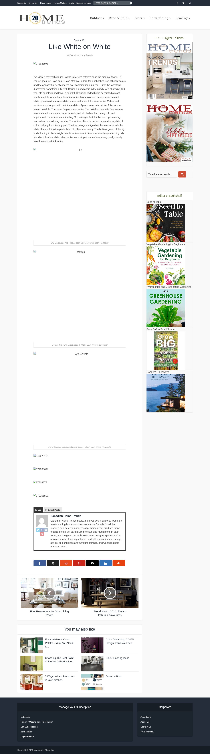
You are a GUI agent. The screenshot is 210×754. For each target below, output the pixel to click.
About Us (145, 722)
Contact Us (146, 727)
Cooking (182, 18)
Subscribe (21, 3)
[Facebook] (42, 530)
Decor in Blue (113, 676)
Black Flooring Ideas (117, 658)
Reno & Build (118, 18)
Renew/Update (60, 3)
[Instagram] (46, 530)
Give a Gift (33, 3)
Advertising (146, 717)
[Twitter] (38, 530)
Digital (71, 3)
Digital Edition (27, 736)
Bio (39, 510)
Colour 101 (80, 40)
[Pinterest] (42, 534)
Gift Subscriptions (29, 727)
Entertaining (159, 18)
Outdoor (96, 18)
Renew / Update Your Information (37, 722)
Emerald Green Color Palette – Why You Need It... (59, 643)
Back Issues (46, 3)
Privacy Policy (147, 731)
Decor (138, 18)
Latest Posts (54, 510)
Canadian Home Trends (81, 55)
